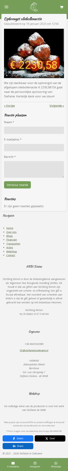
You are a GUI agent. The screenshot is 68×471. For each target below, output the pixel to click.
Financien (11, 239)
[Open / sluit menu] (6, 7)
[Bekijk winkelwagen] (61, 7)
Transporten (13, 243)
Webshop (11, 251)
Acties (9, 247)
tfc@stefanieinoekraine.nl (34, 350)
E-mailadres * (13, 139)
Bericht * (10, 157)
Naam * (9, 122)
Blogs (9, 235)
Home (9, 228)
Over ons (11, 232)
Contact (10, 255)
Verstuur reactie (17, 185)
